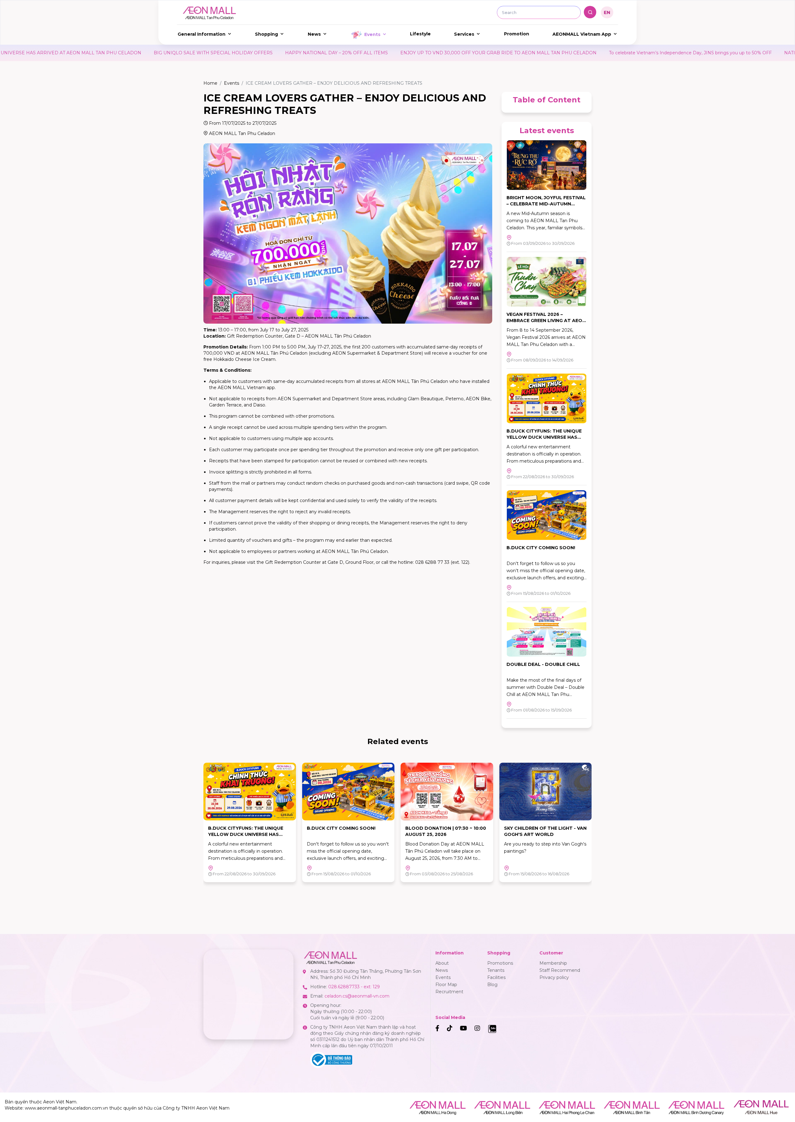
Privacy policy (554, 977)
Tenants (495, 970)
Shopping (266, 34)
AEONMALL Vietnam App (581, 34)
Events (372, 34)
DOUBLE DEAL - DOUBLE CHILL (543, 664)
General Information (201, 34)
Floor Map (446, 984)
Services (464, 34)
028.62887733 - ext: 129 (354, 987)
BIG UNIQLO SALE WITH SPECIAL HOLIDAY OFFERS (86, 53)
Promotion (516, 34)
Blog (492, 984)
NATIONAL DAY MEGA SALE (689, 53)
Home (210, 83)
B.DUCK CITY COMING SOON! (541, 547)
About (442, 963)
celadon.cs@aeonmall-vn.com (357, 996)
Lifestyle (420, 34)
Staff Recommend (559, 970)
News (314, 34)
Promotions (500, 963)
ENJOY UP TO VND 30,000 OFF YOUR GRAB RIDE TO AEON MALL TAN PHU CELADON (372, 53)
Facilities (496, 977)
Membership (553, 963)
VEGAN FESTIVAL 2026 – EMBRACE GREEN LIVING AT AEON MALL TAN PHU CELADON (546, 321)
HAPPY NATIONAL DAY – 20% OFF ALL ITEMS (210, 53)
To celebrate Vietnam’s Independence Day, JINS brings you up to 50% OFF (564, 53)
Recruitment (449, 991)
